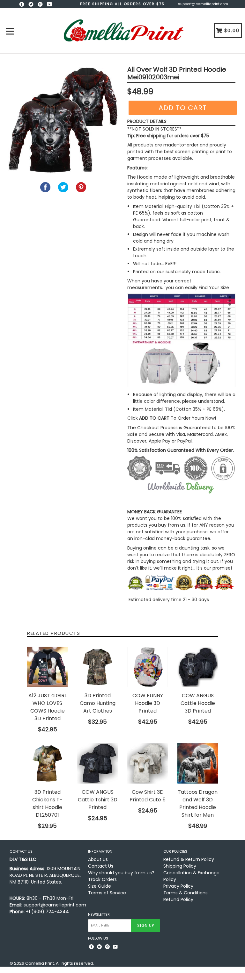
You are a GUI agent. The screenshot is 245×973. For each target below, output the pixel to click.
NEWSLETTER (99, 915)
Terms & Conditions (185, 893)
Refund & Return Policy (188, 859)
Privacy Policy (178, 886)
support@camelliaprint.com (203, 3)
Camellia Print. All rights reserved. (59, 963)
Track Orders (102, 879)
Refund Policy (178, 899)
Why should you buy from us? (121, 873)
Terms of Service (107, 893)
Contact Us (100, 866)
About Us (98, 859)
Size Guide (99, 886)
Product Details (147, 121)
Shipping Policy (179, 866)
